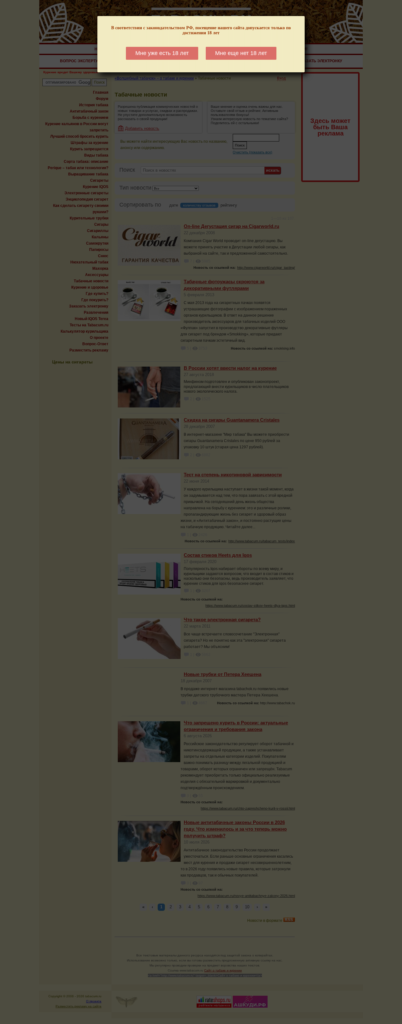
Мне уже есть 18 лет (162, 53)
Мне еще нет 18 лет (241, 53)
